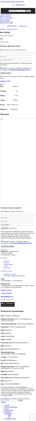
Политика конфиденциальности (14, 276)
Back (9, 415)
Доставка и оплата (10, 274)
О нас (6, 266)
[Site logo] (18, 7)
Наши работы (8, 264)
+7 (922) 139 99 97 (6, 293)
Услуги (6, 263)
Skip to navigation (6, 1)
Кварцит (8, 14)
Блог (9, 417)
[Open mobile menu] (7, 11)
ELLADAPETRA (5, 398)
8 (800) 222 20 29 (6, 290)
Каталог (7, 261)
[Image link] (4, 250)
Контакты (7, 268)
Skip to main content (18, 1)
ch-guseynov (26, 398)
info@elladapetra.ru (7, 296)
